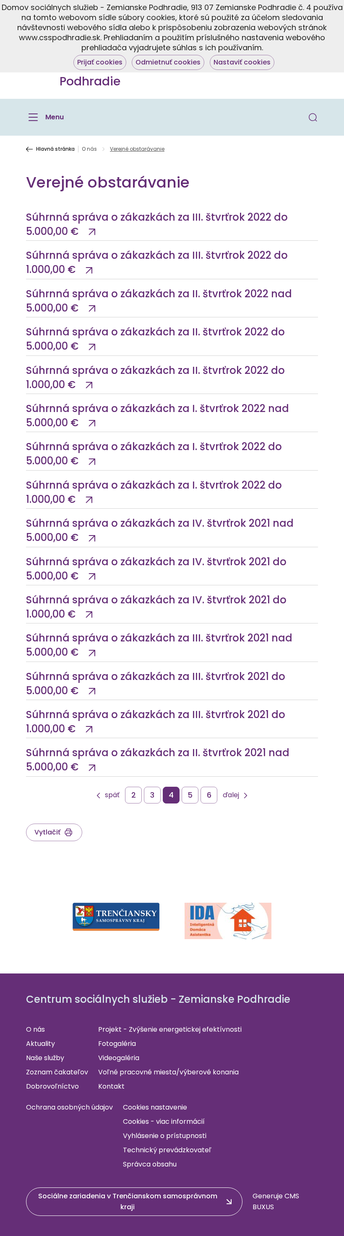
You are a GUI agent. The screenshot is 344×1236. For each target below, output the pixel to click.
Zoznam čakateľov (57, 1072)
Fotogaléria (117, 1043)
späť (112, 795)
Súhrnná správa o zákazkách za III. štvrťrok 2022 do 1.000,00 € (157, 262)
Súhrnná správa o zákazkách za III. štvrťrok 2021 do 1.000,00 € (155, 722)
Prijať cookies (99, 62)
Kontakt (111, 1086)
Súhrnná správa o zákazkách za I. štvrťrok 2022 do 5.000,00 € (154, 454)
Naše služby (45, 1058)
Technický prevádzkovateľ (167, 1150)
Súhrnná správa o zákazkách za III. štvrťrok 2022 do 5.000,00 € (157, 224)
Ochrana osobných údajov (69, 1107)
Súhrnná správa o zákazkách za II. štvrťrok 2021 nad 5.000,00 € (157, 760)
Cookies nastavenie (155, 1107)
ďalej (231, 795)
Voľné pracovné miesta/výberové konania (168, 1072)
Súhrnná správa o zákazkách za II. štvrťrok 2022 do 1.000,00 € (155, 377)
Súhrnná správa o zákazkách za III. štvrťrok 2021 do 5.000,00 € (155, 684)
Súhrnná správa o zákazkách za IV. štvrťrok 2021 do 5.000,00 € (156, 569)
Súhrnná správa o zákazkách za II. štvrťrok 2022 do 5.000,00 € (155, 339)
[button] (313, 117)
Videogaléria (118, 1058)
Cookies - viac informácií (164, 1121)
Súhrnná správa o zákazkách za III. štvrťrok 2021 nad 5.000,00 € (159, 645)
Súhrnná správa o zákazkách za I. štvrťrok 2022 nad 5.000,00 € (157, 416)
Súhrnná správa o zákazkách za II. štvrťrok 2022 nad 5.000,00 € (159, 301)
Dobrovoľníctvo (52, 1086)
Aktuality (40, 1043)
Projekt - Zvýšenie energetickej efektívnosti (170, 1029)
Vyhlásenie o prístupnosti (164, 1136)
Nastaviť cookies (242, 62)
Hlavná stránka (55, 149)
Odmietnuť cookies (168, 62)
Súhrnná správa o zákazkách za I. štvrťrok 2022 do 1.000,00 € (154, 492)
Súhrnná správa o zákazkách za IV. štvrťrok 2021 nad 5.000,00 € (160, 530)
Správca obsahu (150, 1164)
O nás (89, 149)
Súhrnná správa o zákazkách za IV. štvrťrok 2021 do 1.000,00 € (156, 607)
